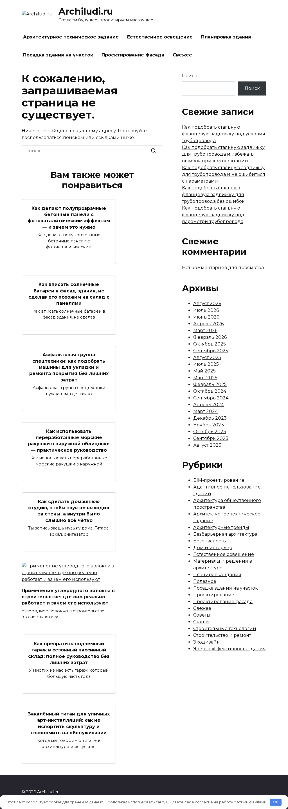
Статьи (201, 621)
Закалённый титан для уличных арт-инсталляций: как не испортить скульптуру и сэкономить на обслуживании (69, 723)
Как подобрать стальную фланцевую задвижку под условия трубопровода (223, 133)
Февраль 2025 (210, 384)
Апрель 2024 (208, 404)
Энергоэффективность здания (229, 648)
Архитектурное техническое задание (71, 37)
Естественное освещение (160, 37)
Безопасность (209, 541)
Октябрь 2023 (209, 431)
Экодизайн (206, 642)
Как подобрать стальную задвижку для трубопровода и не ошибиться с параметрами (223, 174)
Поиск (189, 75)
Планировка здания (226, 37)
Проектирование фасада (133, 55)
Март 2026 (205, 330)
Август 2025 (207, 357)
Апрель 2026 (208, 323)
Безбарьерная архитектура (225, 534)
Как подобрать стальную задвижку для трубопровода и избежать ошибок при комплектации (223, 154)
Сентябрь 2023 (210, 438)
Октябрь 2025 (209, 344)
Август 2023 (207, 445)
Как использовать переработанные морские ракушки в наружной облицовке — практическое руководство (69, 440)
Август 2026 (207, 303)
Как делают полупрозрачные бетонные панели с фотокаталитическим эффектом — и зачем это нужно (69, 217)
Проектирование (213, 594)
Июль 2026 (206, 310)
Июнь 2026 (206, 317)
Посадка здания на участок (58, 55)
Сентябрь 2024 (210, 398)
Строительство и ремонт (222, 635)
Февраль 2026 (210, 337)
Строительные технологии (224, 628)
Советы (201, 615)
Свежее (182, 55)
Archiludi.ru (85, 11)
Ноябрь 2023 (208, 425)
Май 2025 (204, 371)
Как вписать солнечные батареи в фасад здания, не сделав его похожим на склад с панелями (68, 294)
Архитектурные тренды (221, 527)
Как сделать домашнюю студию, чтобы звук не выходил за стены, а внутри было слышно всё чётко (68, 511)
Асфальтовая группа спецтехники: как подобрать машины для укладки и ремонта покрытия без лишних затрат (69, 367)
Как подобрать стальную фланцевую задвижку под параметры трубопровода (213, 214)
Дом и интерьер (212, 547)
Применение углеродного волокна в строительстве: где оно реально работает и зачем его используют (68, 597)
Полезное (204, 581)
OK (276, 802)
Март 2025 (205, 377)
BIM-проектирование (218, 480)
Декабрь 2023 (210, 418)
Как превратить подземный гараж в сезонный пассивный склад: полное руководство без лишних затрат (68, 653)
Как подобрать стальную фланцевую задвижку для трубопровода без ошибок (213, 194)
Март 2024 (205, 411)
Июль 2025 (206, 364)
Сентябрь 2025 (210, 350)
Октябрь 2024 (209, 391)
